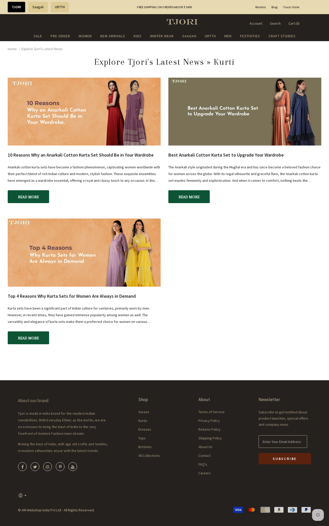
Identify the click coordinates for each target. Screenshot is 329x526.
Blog (274, 7)
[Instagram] (47, 466)
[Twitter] (35, 466)
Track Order (291, 7)
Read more (28, 197)
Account (256, 23)
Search (275, 23)
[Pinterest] (60, 466)
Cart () (293, 23)
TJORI (16, 7)
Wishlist (260, 7)
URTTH (60, 7)
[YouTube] (72, 466)
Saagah (38, 7)
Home (12, 49)
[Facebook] (22, 466)
